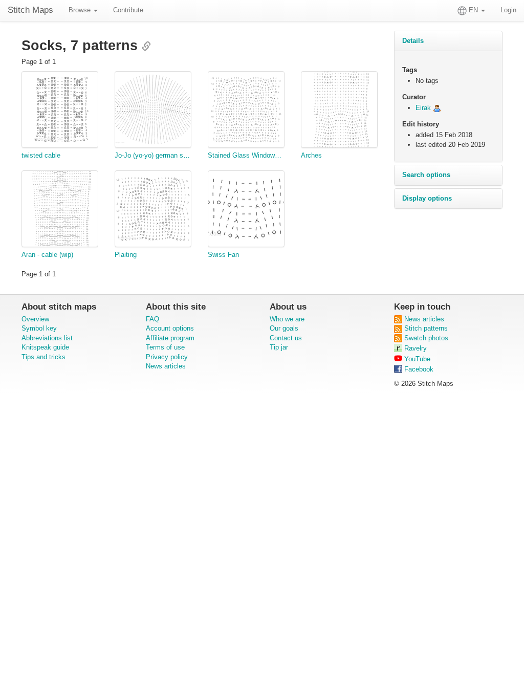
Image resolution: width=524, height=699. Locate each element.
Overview (35, 319)
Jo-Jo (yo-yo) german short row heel (153, 155)
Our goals (284, 328)
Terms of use (165, 347)
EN (473, 10)
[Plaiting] (153, 210)
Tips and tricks (43, 357)
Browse (81, 10)
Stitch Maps (30, 10)
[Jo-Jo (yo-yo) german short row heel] (153, 111)
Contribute (128, 10)
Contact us (286, 338)
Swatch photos (425, 338)
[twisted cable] (59, 111)
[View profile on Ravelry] (437, 108)
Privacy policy (167, 357)
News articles (166, 366)
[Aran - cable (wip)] (59, 210)
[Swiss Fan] (246, 210)
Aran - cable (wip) (47, 254)
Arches (311, 155)
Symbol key (39, 328)
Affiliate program (170, 338)
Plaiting (126, 254)
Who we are (287, 319)
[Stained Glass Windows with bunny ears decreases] (246, 111)
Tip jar (279, 347)
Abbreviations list (47, 338)
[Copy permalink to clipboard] (146, 47)
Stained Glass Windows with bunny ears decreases (246, 155)
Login (508, 10)
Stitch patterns (425, 328)
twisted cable (40, 155)
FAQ (152, 319)
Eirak (423, 108)
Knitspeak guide (45, 347)
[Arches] (339, 111)
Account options (170, 328)
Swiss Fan (223, 254)
